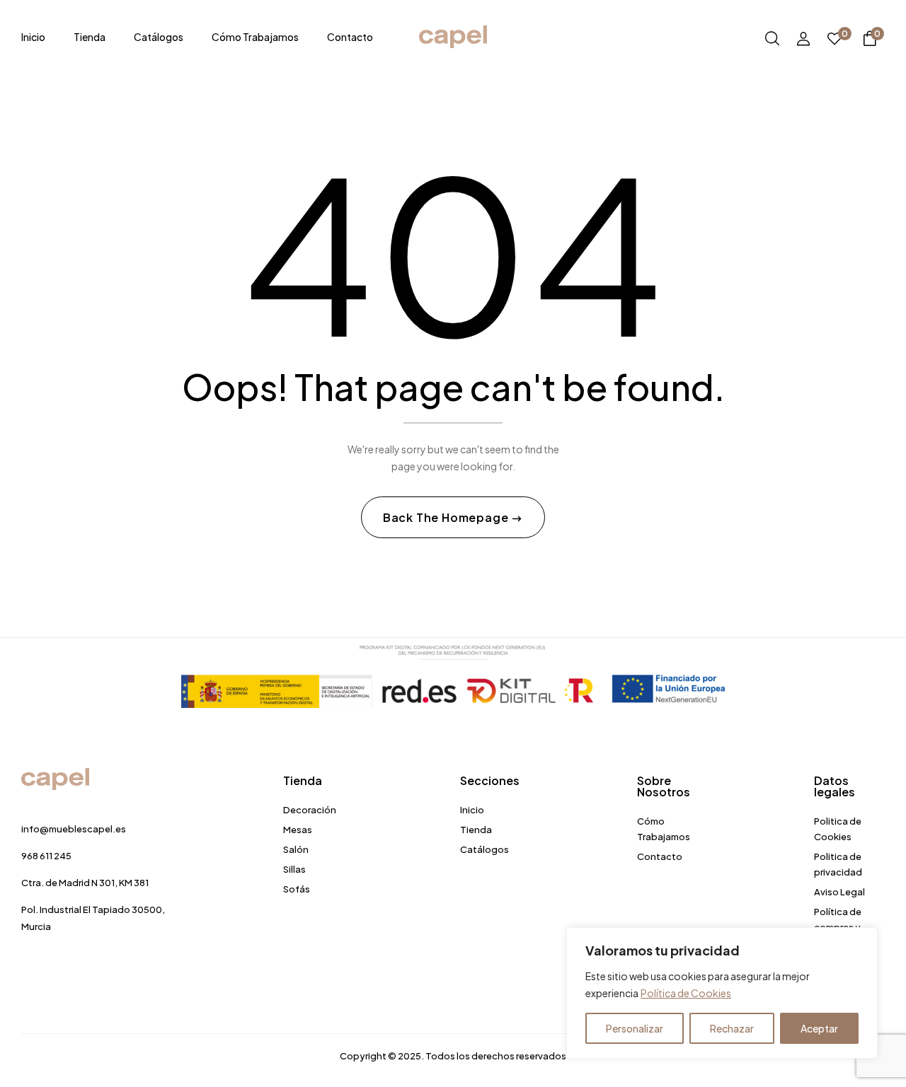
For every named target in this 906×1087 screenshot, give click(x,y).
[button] (870, 40)
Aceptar (819, 1028)
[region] (722, 993)
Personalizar (634, 1028)
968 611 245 (46, 855)
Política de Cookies (686, 993)
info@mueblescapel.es (73, 829)
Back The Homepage (447, 517)
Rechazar (732, 1028)
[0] (834, 39)
